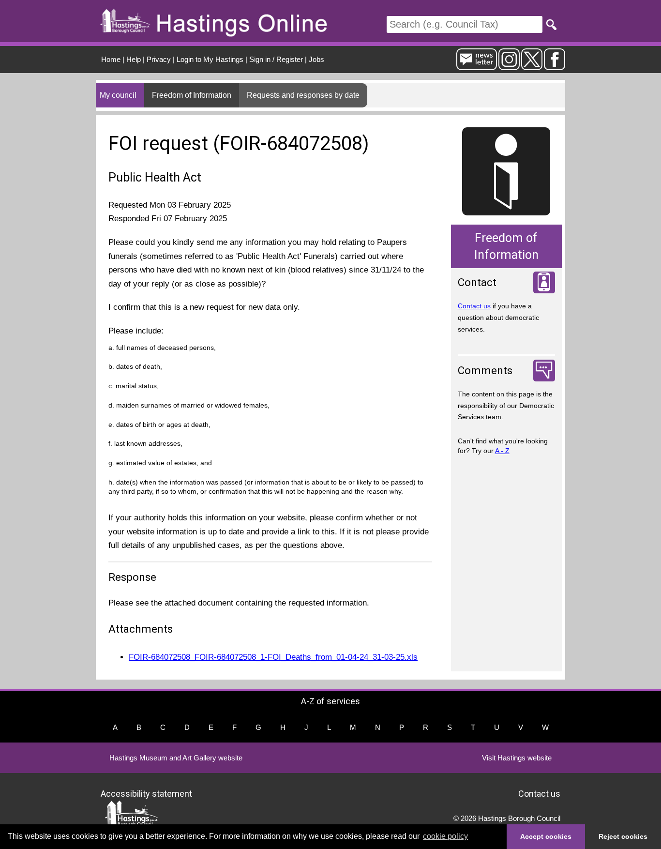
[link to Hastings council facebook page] (554, 66)
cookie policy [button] (445, 836)
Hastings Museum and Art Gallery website (175, 758)
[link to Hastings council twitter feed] (531, 66)
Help (133, 59)
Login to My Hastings (210, 59)
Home (110, 59)
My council (118, 95)
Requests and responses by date (303, 95)
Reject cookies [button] (623, 836)
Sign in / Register (276, 59)
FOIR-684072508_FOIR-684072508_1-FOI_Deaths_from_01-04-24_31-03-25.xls (273, 657)
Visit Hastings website (517, 758)
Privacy (159, 59)
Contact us (474, 306)
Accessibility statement (146, 793)
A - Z (502, 451)
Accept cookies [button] (545, 836)
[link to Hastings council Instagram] (509, 66)
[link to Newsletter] (476, 66)
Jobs (316, 59)
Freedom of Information (191, 95)
